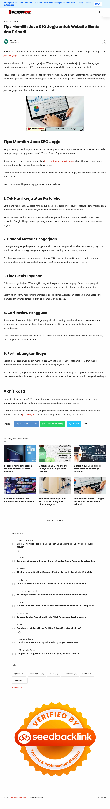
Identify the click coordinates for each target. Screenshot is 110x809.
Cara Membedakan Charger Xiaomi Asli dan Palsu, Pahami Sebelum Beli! (56, 561)
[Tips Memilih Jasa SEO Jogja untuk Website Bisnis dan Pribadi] (90, 485)
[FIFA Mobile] (24, 650)
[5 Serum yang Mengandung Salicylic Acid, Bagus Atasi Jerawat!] (55, 453)
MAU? (97, 4)
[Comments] (19, 551)
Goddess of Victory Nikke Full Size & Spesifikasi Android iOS (49, 628)
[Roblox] (27, 613)
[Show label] (18, 687)
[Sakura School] (30, 591)
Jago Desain (62, 797)
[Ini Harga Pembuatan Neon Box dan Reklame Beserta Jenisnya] (20, 453)
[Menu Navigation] (5, 12)
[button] (100, 12)
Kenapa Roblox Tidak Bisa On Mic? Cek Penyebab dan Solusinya (51, 617)
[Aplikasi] (22, 569)
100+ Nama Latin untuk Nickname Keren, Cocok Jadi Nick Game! (52, 583)
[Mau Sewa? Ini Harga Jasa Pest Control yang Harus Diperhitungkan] (55, 485)
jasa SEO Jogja (10, 55)
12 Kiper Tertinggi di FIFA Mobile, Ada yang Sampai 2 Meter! (49, 653)
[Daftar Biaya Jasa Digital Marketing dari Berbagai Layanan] (90, 453)
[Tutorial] (29, 540)
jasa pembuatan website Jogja (59, 161)
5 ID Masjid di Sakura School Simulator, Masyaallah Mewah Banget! (53, 594)
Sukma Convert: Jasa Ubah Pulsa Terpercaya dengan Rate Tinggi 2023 (55, 605)
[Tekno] (21, 557)
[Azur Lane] (23, 639)
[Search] (105, 12)
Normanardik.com (18, 797)
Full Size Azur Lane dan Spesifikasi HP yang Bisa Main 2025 (48, 642)
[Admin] (13, 40)
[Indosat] (22, 540)
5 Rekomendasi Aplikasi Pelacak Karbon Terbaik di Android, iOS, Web (54, 572)
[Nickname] (23, 580)
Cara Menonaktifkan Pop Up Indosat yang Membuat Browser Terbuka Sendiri (55, 545)
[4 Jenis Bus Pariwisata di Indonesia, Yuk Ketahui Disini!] (20, 485)
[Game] (21, 591)
